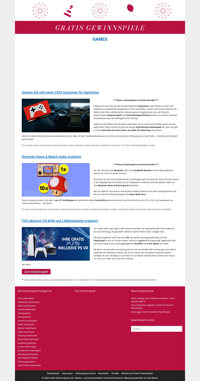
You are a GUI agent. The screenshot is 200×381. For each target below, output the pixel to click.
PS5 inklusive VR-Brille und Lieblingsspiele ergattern (60, 221)
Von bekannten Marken (28, 358)
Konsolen (85, 209)
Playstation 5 (105, 145)
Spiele (127, 145)
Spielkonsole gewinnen (138, 209)
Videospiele (166, 209)
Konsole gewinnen (57, 279)
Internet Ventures (114, 378)
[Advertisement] (100, 67)
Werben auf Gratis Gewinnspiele (137, 373)
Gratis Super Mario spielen (70, 209)
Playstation (95, 145)
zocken (152, 145)
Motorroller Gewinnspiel (28, 339)
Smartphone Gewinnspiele (29, 350)
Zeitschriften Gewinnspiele (29, 365)
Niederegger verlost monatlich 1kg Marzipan (150, 312)
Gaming (87, 145)
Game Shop (57, 145)
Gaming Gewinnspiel (39, 209)
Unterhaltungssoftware (139, 145)
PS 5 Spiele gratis (82, 279)
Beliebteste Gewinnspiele (29, 302)
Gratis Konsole (53, 209)
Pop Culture (115, 145)
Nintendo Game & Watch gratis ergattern (51, 157)
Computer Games (31, 145)
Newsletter (103, 373)
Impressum (67, 373)
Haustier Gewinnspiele (27, 320)
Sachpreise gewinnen (27, 343)
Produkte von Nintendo (119, 209)
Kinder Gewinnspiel (26, 324)
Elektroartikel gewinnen (33, 279)
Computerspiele (45, 145)
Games (71, 145)
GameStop (79, 145)
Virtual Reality (136, 279)
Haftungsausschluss (86, 373)
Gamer (65, 145)
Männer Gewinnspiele (27, 328)
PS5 (122, 145)
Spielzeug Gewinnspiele (28, 354)
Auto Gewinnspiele (26, 298)
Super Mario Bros (154, 209)
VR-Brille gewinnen (149, 279)
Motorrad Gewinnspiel (27, 335)
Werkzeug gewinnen (26, 361)
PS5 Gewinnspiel (99, 279)
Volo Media (152, 378)
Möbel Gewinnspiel (26, 332)
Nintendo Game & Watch (99, 209)
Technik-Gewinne (113, 279)
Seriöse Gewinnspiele (27, 346)
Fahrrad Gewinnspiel (27, 309)
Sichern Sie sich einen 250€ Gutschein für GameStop (60, 92)
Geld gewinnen (24, 313)
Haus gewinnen (24, 317)
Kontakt (115, 373)
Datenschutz (53, 373)
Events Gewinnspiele (27, 305)
